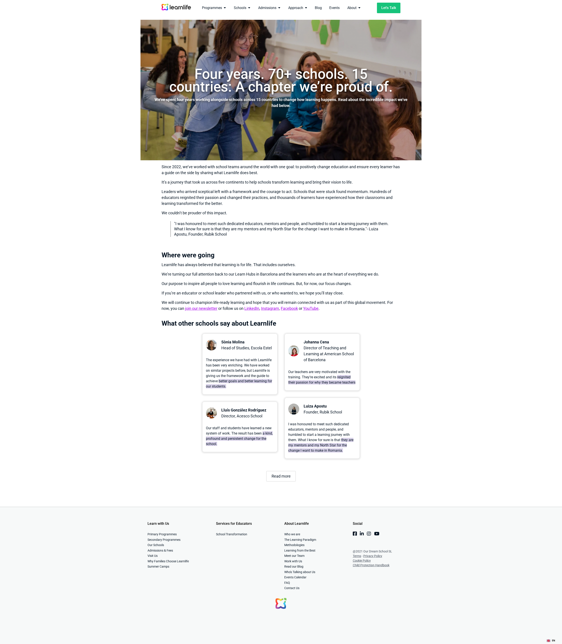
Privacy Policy (372, 556)
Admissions (267, 8)
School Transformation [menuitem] (231, 534)
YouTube (311, 308)
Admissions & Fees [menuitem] (160, 550)
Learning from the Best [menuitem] (299, 550)
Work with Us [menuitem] (293, 561)
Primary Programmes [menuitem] (162, 534)
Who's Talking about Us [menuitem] (299, 572)
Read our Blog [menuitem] (293, 566)
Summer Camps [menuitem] (158, 566)
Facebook (289, 308)
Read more (281, 476)
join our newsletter (201, 308)
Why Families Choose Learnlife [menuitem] (168, 561)
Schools (240, 8)
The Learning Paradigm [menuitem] (300, 539)
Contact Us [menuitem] (291, 588)
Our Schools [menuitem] (156, 545)
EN (553, 640)
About (352, 8)
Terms (357, 556)
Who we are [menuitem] (292, 534)
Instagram (270, 308)
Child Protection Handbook (371, 565)
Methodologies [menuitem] (294, 545)
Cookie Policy (362, 560)
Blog (318, 8)
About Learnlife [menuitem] (296, 523)
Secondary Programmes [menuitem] (164, 539)
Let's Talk (388, 8)
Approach (295, 8)
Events (334, 8)
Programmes (212, 8)
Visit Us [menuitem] (153, 555)
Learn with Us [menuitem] (158, 523)
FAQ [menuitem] (287, 582)
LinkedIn (251, 308)
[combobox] (551, 640)
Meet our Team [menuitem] (294, 555)
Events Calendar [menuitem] (295, 577)
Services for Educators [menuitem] (234, 523)
